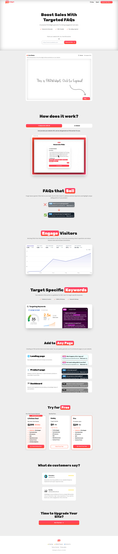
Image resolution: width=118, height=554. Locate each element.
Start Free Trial (59, 446)
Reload (81, 55)
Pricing (92, 2)
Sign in (97, 2)
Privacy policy (63, 547)
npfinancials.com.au (54, 491)
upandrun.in (52, 477)
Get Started (58, 522)
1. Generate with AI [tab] (44, 125)
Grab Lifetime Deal (37, 446)
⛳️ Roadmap (50, 544)
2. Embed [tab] (77, 125)
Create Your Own (106, 2)
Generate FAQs (69, 42)
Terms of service (55, 547)
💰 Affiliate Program (58, 544)
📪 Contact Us (67, 544)
